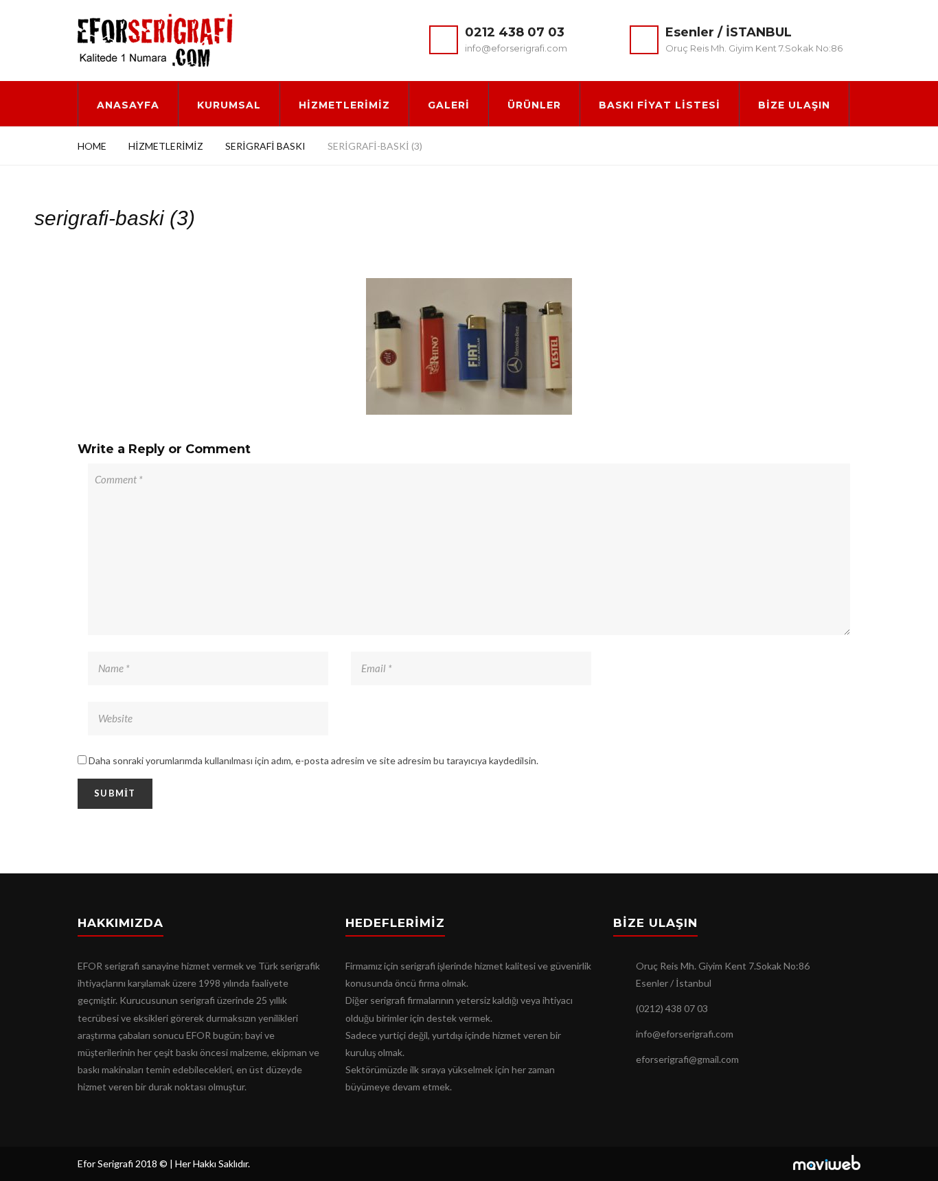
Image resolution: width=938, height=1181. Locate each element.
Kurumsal (229, 105)
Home (92, 146)
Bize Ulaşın (794, 105)
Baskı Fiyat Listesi (659, 105)
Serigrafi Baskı (265, 146)
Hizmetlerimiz (344, 105)
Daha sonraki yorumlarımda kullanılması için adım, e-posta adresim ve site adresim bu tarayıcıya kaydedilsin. (313, 760)
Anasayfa (128, 105)
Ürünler (534, 105)
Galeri (449, 105)
